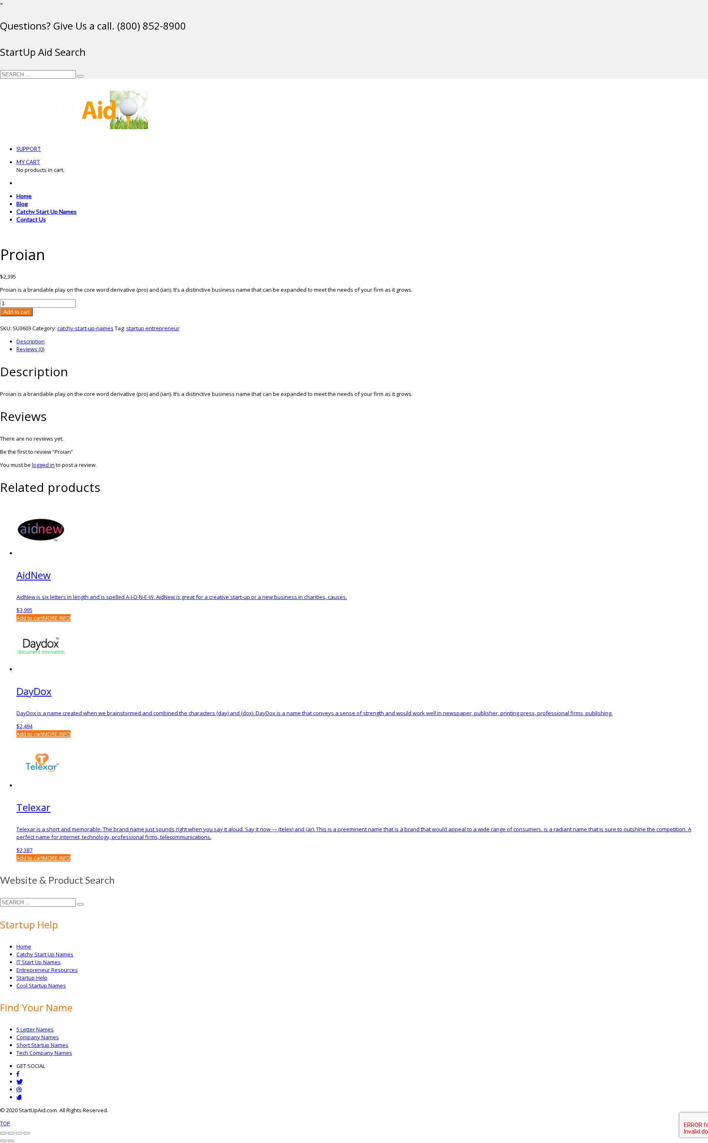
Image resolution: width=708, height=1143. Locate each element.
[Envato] (19, 1097)
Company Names (37, 1037)
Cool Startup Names (41, 985)
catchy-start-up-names (85, 328)
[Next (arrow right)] (11, 1141)
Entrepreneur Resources (47, 970)
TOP (5, 1123)
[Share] (19, 1133)
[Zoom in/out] (3, 1133)
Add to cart (16, 312)
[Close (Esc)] (26, 1133)
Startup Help (32, 977)
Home (23, 946)
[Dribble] (19, 1089)
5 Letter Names (35, 1029)
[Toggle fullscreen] (11, 1133)
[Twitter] (19, 1081)
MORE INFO (56, 618)
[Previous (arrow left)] (3, 1141)
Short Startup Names (42, 1045)
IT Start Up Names (38, 962)
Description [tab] (30, 341)
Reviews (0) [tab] (30, 349)
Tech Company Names (44, 1052)
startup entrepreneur (152, 328)
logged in (43, 465)
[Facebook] (17, 1074)
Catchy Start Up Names (44, 954)
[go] (80, 76)
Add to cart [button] (29, 618)
